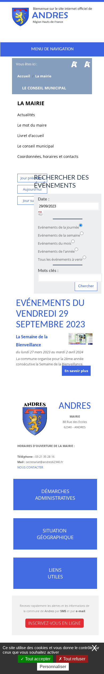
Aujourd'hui (32, 189)
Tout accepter (37, 659)
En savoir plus (76, 370)
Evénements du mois (54, 243)
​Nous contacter (30, 467)
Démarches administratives (55, 494)
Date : (43, 199)
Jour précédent (32, 178)
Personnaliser (53, 666)
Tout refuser (73, 659)
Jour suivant (32, 200)
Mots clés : (48, 270)
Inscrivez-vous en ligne (54, 623)
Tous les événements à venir (60, 259)
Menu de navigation (52, 49)
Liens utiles (55, 573)
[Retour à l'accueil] (52, 18)
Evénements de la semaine (59, 235)
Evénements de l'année (56, 251)
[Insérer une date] (40, 213)
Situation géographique (55, 533)
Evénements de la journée (58, 227)
